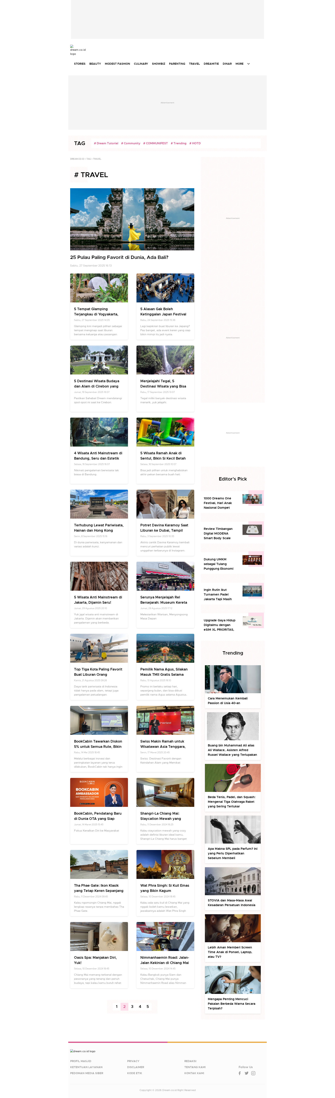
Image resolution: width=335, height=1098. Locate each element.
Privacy (133, 1061)
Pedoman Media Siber (86, 1073)
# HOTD (195, 143)
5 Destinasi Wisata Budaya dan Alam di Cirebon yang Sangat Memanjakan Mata (96, 386)
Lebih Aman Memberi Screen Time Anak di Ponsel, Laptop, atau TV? (230, 952)
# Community (130, 143)
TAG (88, 159)
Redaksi (190, 1061)
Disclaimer (135, 1067)
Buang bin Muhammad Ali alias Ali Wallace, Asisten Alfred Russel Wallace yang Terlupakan (232, 750)
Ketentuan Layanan (86, 1067)
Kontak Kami (194, 1073)
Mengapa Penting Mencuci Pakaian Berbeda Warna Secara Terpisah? (231, 1003)
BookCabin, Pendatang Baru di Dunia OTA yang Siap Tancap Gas (98, 818)
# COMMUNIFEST (155, 143)
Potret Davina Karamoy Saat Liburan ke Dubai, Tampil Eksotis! (164, 530)
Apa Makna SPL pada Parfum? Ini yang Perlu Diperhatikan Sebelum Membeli (232, 853)
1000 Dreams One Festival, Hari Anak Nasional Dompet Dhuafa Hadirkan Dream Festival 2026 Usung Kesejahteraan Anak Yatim (220, 503)
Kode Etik (134, 1073)
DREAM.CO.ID (77, 159)
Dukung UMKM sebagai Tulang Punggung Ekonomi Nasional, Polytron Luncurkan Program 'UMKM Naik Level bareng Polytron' (218, 564)
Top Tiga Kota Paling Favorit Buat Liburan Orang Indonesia (98, 674)
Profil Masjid (80, 1061)
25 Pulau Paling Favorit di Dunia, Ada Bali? (119, 257)
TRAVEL (194, 63)
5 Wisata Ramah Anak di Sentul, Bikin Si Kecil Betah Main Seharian (163, 458)
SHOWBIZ (158, 63)
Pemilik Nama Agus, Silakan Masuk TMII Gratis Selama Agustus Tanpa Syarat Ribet (164, 674)
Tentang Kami (195, 1067)
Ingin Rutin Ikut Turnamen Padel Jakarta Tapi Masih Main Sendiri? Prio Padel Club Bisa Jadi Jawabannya (219, 595)
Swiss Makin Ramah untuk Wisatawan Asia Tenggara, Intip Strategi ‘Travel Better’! (164, 746)
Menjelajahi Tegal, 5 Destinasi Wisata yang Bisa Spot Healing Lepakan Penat (164, 386)
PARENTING (177, 63)
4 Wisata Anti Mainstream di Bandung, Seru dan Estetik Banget (98, 458)
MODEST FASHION (117, 63)
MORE (239, 63)
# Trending (178, 143)
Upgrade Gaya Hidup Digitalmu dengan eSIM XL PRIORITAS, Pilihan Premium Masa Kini (220, 625)
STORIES (79, 63)
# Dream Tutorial (106, 143)
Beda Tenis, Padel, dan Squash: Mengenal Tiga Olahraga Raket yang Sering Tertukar (231, 801)
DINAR (227, 63)
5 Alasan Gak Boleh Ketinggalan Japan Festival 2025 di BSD (163, 314)
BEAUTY (95, 63)
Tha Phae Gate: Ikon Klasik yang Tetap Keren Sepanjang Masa (98, 890)
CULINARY (141, 63)
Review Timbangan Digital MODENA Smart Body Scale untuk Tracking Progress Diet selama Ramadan (220, 534)
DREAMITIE (211, 63)
